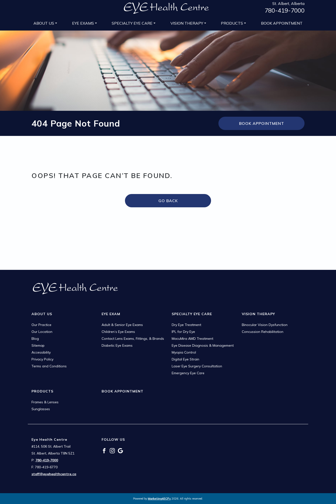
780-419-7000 (285, 10)
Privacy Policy (42, 359)
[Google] (120, 450)
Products (232, 23)
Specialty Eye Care (132, 23)
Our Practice (41, 325)
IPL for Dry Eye (183, 331)
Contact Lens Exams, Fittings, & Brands (133, 338)
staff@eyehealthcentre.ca (53, 474)
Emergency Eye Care (188, 373)
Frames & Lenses (45, 402)
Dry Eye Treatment (186, 325)
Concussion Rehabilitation (262, 331)
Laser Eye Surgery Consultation (197, 366)
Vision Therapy (186, 23)
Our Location (41, 331)
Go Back (168, 200)
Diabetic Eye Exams (117, 345)
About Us (43, 23)
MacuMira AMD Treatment (192, 338)
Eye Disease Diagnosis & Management (203, 345)
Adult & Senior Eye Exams (122, 325)
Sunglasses (40, 409)
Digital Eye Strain (185, 359)
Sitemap (38, 345)
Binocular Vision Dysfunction (265, 325)
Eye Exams (83, 23)
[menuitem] (45, 23)
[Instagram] (112, 450)
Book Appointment (282, 23)
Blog (35, 338)
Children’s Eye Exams (118, 331)
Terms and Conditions (49, 366)
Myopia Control (184, 352)
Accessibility (41, 352)
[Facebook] (104, 450)
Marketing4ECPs (159, 498)
